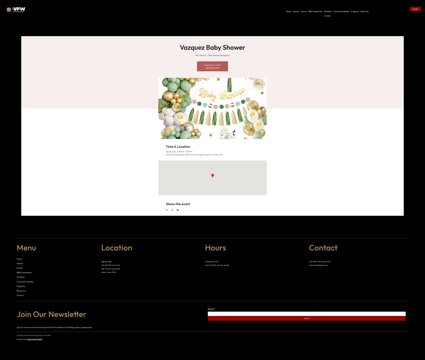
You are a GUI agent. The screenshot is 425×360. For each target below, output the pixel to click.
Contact (20, 295)
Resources (21, 290)
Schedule (21, 277)
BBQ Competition (24, 272)
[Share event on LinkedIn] (178, 210)
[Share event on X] (172, 210)
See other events (212, 68)
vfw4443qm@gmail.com (318, 265)
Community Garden (25, 281)
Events (20, 268)
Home (19, 259)
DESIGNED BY (22, 339)
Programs (21, 286)
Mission (20, 263)
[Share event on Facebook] (167, 210)
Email (211, 308)
